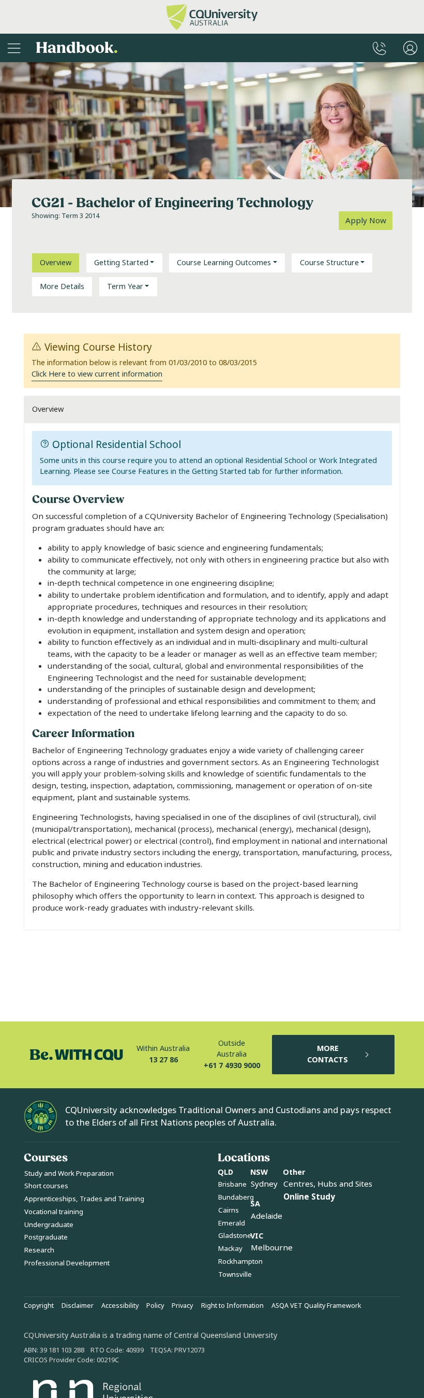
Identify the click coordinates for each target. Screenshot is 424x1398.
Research (39, 1250)
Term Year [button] (125, 286)
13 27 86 (163, 1060)
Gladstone (234, 1236)
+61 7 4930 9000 (232, 1065)
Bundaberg (236, 1197)
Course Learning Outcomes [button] (224, 262)
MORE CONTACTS (327, 1054)
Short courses (46, 1186)
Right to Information (232, 1305)
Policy (155, 1305)
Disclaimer (78, 1305)
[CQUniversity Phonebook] (379, 48)
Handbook (77, 47)
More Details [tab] (62, 286)
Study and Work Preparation (69, 1173)
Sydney (264, 1184)
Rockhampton (240, 1261)
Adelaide (266, 1216)
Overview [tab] (55, 262)
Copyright (39, 1305)
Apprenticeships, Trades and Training (84, 1199)
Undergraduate (48, 1225)
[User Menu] (410, 48)
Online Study (309, 1197)
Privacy (182, 1305)
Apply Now (365, 220)
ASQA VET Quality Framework (316, 1305)
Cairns (228, 1210)
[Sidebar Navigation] (14, 48)
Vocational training (53, 1212)
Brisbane (232, 1184)
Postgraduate (46, 1237)
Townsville (235, 1274)
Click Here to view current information (97, 374)
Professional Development (67, 1263)
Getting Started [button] (121, 262)
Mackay (230, 1248)
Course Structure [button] (329, 262)
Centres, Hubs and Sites (327, 1184)
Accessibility (120, 1305)
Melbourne (272, 1247)
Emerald (231, 1223)
